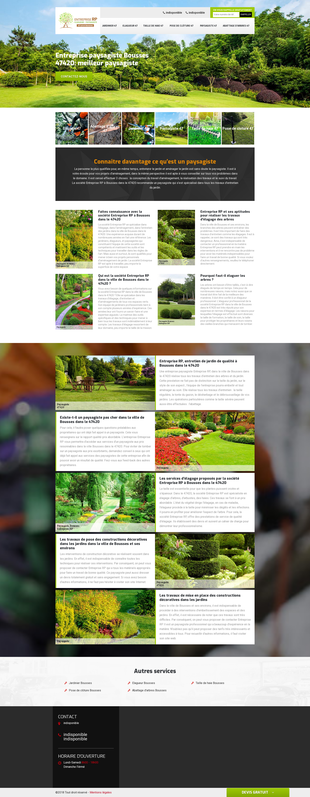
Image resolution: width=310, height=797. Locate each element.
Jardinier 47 (109, 25)
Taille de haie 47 (153, 25)
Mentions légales (101, 792)
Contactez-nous (74, 76)
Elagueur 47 (130, 25)
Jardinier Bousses (80, 683)
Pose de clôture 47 (181, 25)
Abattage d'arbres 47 (236, 25)
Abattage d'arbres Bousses (149, 690)
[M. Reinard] (78, 20)
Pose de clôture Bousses (85, 690)
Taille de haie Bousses (210, 683)
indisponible (173, 12)
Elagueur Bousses (143, 683)
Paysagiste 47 (208, 25)
